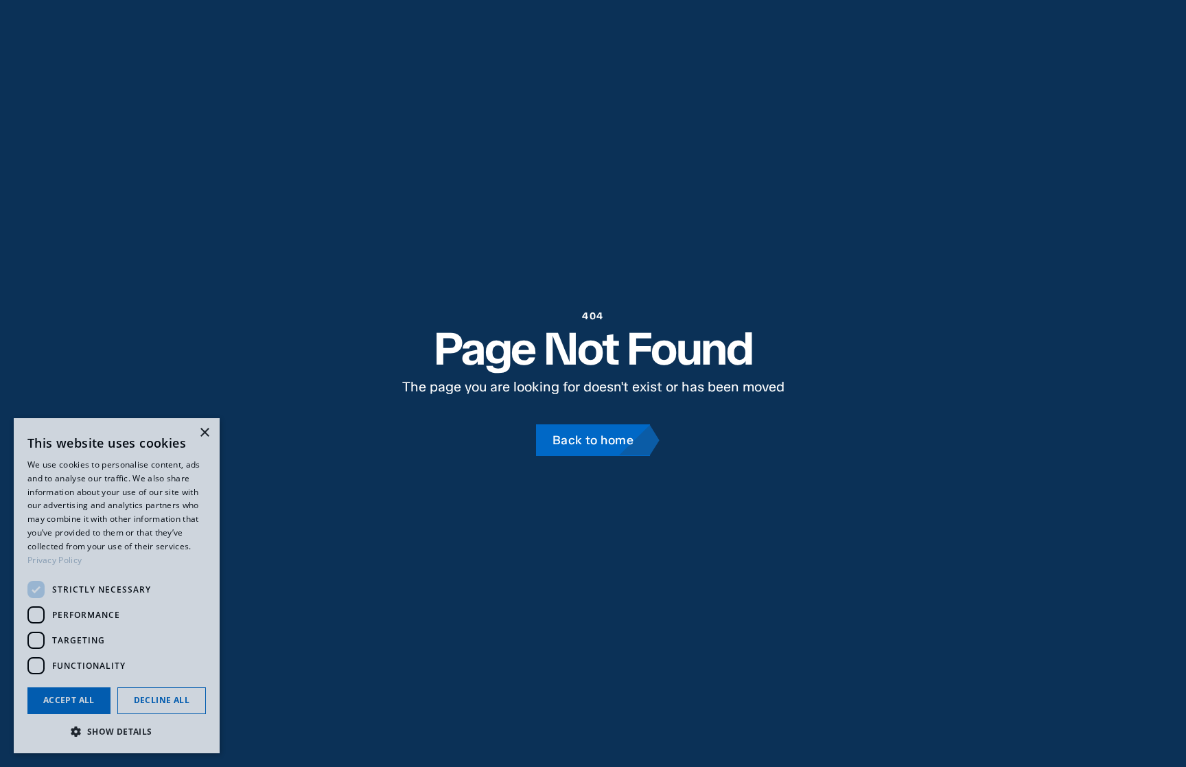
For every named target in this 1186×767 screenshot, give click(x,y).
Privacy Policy (54, 560)
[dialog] (117, 585)
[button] (116, 731)
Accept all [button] (69, 700)
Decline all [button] (161, 700)
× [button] (204, 433)
